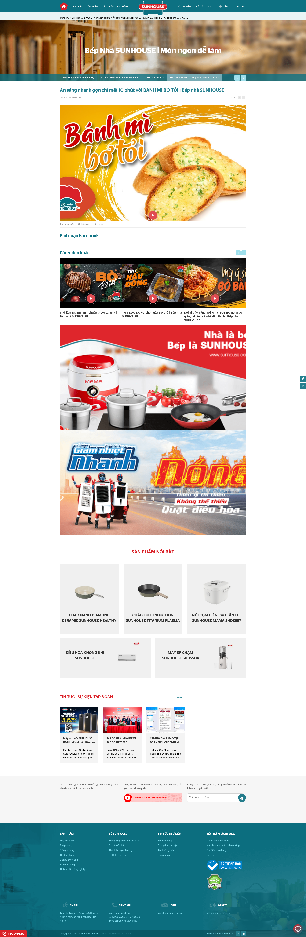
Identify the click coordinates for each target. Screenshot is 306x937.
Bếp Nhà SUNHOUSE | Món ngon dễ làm (91, 18)
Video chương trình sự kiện (119, 77)
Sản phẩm (92, 6)
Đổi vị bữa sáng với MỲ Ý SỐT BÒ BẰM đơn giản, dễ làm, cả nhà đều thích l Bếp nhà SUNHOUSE (152, 316)
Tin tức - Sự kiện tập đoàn (86, 697)
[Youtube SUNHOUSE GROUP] (303, 388)
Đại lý (211, 6)
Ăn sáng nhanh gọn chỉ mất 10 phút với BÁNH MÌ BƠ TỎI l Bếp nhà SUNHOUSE (150, 18)
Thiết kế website (107, 933)
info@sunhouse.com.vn (170, 913)
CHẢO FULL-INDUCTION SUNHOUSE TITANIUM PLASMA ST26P (153, 617)
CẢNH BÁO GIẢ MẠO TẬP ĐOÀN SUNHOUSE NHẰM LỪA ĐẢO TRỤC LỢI (121, 740)
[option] (79, 77)
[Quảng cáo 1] (153, 377)
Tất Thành (125, 933)
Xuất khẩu (107, 6)
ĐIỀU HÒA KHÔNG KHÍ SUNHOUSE (85, 655)
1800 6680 (131, 920)
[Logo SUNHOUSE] (153, 14)
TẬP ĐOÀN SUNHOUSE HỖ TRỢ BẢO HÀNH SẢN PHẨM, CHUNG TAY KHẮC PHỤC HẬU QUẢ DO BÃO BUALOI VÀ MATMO (165, 740)
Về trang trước (68, 224)
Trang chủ (64, 6)
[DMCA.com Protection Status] (214, 889)
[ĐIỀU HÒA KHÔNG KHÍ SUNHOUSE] (126, 658)
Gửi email (85, 224)
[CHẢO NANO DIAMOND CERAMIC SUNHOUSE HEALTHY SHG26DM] (89, 592)
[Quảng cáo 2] (153, 482)
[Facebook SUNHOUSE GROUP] (303, 381)
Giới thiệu (77, 6)
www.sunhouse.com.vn (219, 913)
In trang (99, 224)
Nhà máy (199, 6)
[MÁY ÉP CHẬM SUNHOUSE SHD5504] (222, 658)
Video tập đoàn (154, 77)
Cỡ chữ (233, 98)
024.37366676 (116, 916)
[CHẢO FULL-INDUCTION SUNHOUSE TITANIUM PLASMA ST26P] (153, 592)
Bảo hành (122, 6)
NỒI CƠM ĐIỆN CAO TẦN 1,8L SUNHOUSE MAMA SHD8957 (216, 617)
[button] (237, 78)
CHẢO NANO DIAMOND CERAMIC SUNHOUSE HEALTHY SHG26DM (89, 617)
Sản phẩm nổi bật (153, 552)
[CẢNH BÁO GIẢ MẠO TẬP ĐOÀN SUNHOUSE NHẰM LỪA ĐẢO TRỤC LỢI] (122, 720)
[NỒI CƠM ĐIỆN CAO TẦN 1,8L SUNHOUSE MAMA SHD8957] (217, 592)
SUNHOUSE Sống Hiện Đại (78, 77)
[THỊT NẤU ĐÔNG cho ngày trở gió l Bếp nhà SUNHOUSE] (91, 283)
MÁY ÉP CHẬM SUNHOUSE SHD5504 (180, 655)
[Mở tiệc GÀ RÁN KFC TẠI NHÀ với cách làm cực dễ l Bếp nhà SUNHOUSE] (215, 283)
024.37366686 (133, 916)
